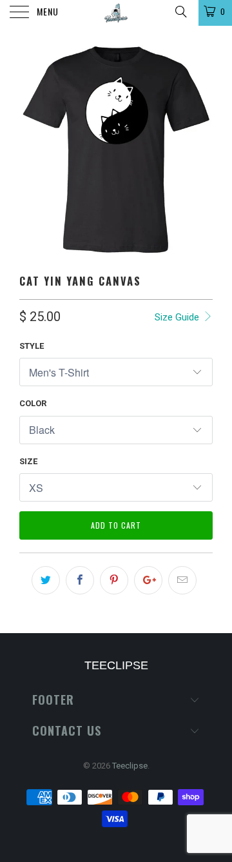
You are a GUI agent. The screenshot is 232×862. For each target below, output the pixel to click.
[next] (200, 149)
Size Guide (178, 317)
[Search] (180, 11)
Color (32, 403)
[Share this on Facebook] (80, 580)
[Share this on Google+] (148, 580)
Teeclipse (130, 765)
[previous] (31, 149)
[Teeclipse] (116, 13)
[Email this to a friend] (182, 580)
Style (31, 346)
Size (28, 461)
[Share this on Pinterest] (114, 580)
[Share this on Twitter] (46, 580)
